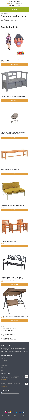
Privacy (16, 415)
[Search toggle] (24, 9)
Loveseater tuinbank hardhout (8, 241)
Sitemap (25, 415)
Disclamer (11, 415)
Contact (20, 415)
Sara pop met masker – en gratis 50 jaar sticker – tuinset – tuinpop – (13, 59)
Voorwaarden (5, 415)
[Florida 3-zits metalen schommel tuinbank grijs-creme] (14, 301)
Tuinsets (3, 358)
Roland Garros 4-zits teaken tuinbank (10, 169)
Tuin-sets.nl (14, 9)
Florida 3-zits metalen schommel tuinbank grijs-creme (14, 316)
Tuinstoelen (4, 365)
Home (2, 13)
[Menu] (3, 9)
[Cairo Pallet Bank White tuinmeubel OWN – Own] (14, 190)
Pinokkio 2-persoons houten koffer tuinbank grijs (13, 96)
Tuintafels (3, 367)
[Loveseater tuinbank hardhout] (14, 226)
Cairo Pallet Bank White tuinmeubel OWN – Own (12, 205)
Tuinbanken (4, 363)
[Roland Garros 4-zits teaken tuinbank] (14, 154)
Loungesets (4, 360)
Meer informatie (14, 64)
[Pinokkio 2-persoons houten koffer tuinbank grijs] (14, 81)
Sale (2, 370)
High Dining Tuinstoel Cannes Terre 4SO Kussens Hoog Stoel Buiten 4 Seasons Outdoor (13, 133)
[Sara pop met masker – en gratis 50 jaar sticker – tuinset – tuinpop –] (14, 44)
